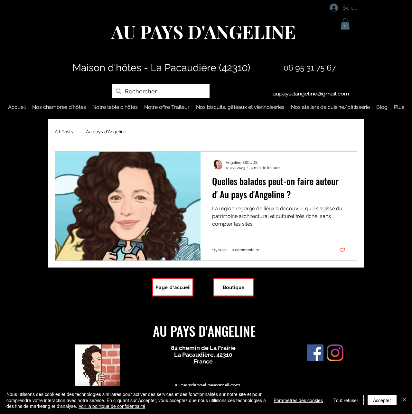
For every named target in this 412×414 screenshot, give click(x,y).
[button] (345, 24)
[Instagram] (335, 352)
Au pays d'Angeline (106, 131)
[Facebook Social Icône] (315, 352)
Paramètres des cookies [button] (298, 400)
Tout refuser (345, 400)
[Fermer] (404, 400)
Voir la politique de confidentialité (112, 406)
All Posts (64, 131)
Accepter (382, 400)
